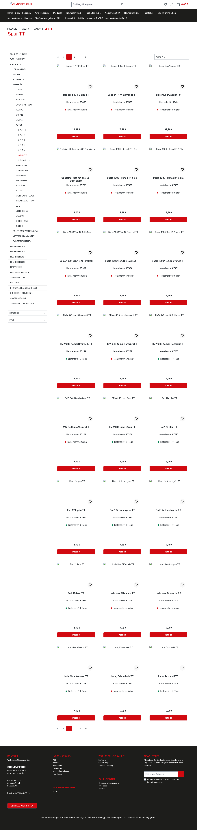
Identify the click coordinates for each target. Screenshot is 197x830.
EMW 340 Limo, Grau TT (122, 427)
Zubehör (17, 84)
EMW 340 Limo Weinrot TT (76, 427)
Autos (19, 125)
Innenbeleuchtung (25, 201)
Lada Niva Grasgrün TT (168, 593)
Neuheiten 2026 (17, 246)
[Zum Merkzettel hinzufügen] (90, 86)
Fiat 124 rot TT (76, 593)
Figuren (19, 95)
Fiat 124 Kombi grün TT (168, 510)
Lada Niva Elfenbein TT (122, 593)
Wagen (16, 74)
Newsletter (57, 774)
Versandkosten (91, 817)
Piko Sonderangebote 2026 (23, 288)
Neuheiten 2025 (17, 252)
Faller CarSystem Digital (25, 231)
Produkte (15, 64)
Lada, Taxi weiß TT (168, 676)
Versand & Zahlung (105, 766)
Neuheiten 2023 (17, 262)
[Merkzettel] (165, 4)
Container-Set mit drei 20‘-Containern (76, 179)
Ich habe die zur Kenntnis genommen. (163, 780)
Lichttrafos (22, 211)
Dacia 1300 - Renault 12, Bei (122, 177)
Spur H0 (22, 130)
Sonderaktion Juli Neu (21, 293)
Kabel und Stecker (25, 196)
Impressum (57, 766)
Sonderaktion (17, 277)
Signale (19, 115)
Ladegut (20, 216)
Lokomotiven (19, 69)
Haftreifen (21, 181)
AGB (54, 760)
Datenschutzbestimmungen (166, 779)
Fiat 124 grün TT (76, 510)
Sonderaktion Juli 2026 (22, 303)
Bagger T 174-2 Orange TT (122, 94)
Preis (11, 320)
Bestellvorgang (104, 763)
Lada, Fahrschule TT (122, 676)
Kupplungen (22, 170)
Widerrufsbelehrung (61, 771)
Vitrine (19, 191)
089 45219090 (17, 767)
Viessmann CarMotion (24, 236)
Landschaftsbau (24, 105)
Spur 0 (21, 140)
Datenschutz (58, 768)
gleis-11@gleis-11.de (21, 793)
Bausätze (20, 100)
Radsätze (20, 186)
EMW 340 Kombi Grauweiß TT (76, 344)
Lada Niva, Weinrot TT (76, 676)
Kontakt (56, 763)
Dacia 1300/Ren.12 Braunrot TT (122, 261)
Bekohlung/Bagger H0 (168, 94)
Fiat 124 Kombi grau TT (122, 510)
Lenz (18, 206)
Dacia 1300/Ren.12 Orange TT (168, 261)
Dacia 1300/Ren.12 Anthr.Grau (76, 261)
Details (76, 136)
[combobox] (95, 4)
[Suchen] (122, 4)
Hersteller (16, 267)
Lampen (19, 120)
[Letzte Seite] (86, 57)
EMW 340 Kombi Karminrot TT (122, 344)
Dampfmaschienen (22, 241)
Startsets (18, 79)
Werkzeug (21, 175)
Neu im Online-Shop (19, 272)
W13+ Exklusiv (17, 59)
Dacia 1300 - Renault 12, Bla (168, 177)
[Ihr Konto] (172, 4)
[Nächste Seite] (80, 57)
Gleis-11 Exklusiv (18, 54)
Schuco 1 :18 (24, 160)
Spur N (21, 150)
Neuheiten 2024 (17, 257)
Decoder (20, 110)
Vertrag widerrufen (22, 806)
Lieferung (102, 760)
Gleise (19, 90)
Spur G (21, 135)
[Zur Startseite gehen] (20, 4)
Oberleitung (22, 221)
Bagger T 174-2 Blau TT (76, 94)
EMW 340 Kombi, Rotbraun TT (168, 344)
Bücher (19, 226)
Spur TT (22, 155)
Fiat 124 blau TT (168, 427)
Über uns (14, 283)
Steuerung (21, 165)
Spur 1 (21, 145)
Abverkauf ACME (18, 298)
